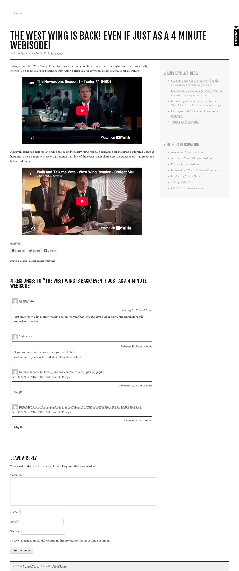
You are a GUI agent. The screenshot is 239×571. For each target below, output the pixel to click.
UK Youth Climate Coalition (188, 188)
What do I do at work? (185, 121)
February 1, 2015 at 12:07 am (137, 310)
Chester (24, 300)
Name (15, 512)
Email (14, 521)
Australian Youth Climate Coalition (192, 158)
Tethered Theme (31, 566)
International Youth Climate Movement (195, 170)
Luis (23, 53)
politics (23, 261)
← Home (15, 13)
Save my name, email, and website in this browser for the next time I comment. (62, 540)
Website (15, 531)
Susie (22, 336)
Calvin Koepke (59, 566)
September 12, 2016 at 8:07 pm (136, 346)
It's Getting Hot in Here (185, 176)
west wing (50, 261)
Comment (17, 475)
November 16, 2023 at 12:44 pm (135, 385)
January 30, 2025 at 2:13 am (138, 420)
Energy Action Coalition (185, 164)
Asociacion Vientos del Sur (187, 152)
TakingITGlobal (180, 182)
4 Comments (57, 53)
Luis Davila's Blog (182, 73)
